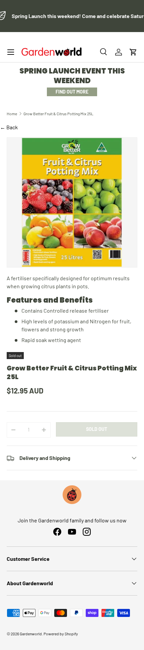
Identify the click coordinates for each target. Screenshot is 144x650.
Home (12, 114)
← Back (9, 127)
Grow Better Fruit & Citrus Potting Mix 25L (58, 114)
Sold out (96, 429)
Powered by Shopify (61, 633)
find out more (72, 92)
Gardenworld (31, 633)
